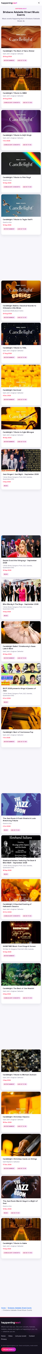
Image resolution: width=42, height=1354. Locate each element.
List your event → (8, 1349)
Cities (10, 1336)
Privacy (4, 1339)
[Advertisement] (21, 257)
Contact (32, 1336)
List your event (20, 1336)
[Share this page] (39, 3)
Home (3, 1336)
